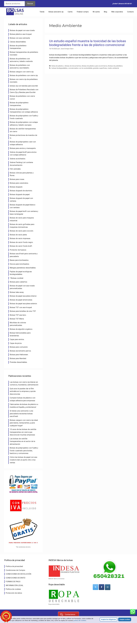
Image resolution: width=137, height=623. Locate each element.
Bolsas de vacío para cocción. (22, 231)
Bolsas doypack (16, 187)
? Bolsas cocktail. (17, 278)
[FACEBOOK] (101, 587)
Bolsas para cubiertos (18, 282)
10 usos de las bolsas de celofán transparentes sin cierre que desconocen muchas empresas (23, 432)
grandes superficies (100, 68)
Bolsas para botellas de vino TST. (23, 311)
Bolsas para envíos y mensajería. (23, 148)
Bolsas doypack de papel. (20, 194)
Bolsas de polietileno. (115, 66)
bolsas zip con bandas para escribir (24, 86)
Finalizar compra (83, 12)
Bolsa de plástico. (58, 66)
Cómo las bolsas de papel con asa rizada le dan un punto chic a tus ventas (23, 460)
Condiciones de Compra (15, 570)
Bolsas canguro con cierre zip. (22, 72)
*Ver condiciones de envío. (23, 547)
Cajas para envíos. (17, 339)
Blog (105, 12)
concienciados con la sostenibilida (80, 68)
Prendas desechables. (18, 362)
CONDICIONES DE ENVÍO (15, 578)
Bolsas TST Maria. (17, 319)
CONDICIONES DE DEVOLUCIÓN (18, 574)
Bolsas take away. (17, 292)
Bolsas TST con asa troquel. (21, 307)
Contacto (130, 12)
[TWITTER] (95, 587)
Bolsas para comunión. (19, 347)
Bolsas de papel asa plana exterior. (23, 303)
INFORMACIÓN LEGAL (14, 585)
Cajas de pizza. (16, 343)
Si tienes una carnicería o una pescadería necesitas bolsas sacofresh (21, 413)
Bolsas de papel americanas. (21, 300)
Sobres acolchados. (18, 159)
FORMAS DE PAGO (13, 581)
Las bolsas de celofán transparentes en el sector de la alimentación (22, 441)
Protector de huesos (18, 250)
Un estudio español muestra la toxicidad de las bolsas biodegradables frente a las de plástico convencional (87, 43)
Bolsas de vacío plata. (18, 235)
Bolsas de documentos (73, 66)
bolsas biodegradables (59, 68)
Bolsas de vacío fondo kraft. (21, 246)
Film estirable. (15, 169)
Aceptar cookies (125, 619)
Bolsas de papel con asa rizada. (22, 30)
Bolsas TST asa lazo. (18, 315)
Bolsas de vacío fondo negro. (21, 242)
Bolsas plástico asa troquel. (21, 34)
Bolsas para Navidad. (18, 358)
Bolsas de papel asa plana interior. (23, 296)
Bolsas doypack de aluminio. (21, 191)
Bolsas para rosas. (17, 179)
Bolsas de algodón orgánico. (21, 329)
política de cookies (80, 620)
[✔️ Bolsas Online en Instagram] (107, 587)
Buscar (30, 3)
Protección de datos (14, 593)
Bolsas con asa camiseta (20, 38)
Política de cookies (13, 589)
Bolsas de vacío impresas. (20, 238)
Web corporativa (117, 12)
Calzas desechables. (18, 42)
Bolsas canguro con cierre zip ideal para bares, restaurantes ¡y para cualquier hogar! (24, 423)
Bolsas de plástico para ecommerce (94, 66)
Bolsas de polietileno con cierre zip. (24, 75)
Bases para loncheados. (19, 260)
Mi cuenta (96, 12)
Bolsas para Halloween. (19, 354)
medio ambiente (113, 68)
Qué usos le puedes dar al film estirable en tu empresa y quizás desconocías (23, 391)
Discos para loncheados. (20, 264)
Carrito (70, 12)
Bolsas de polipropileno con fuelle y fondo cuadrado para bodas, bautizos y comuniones (24, 450)
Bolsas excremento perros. (20, 351)
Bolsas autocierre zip (56, 12)
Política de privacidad (14, 566)
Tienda (42, 12)
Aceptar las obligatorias (108, 619)
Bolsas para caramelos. (19, 183)
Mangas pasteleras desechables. (23, 268)
